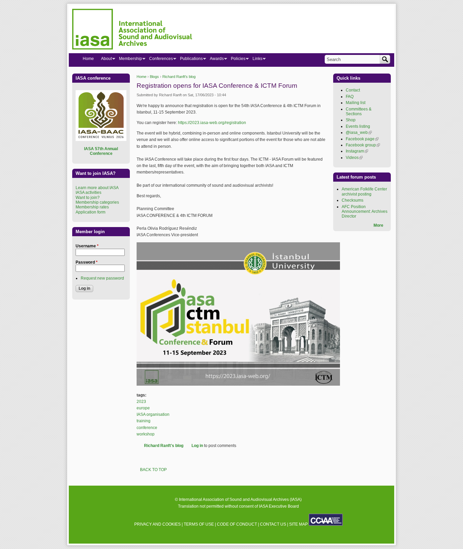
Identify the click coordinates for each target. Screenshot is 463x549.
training (143, 421)
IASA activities (88, 192)
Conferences (159, 60)
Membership (128, 60)
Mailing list (355, 102)
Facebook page (362, 139)
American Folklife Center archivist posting (364, 191)
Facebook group (363, 145)
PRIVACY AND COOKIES (157, 524)
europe (143, 408)
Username (87, 246)
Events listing (358, 126)
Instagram (357, 151)
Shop (351, 120)
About (104, 60)
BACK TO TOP (153, 469)
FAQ (350, 96)
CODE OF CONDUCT (237, 524)
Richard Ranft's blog (179, 77)
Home (141, 77)
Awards (215, 60)
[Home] (132, 30)
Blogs (154, 77)
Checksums (352, 200)
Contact (353, 90)
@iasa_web (359, 132)
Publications (189, 60)
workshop (146, 434)
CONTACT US (273, 524)
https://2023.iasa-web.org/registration (212, 122)
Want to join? (88, 197)
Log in (197, 445)
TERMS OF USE (199, 524)
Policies (236, 60)
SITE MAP (298, 524)
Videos (354, 157)
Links (255, 60)
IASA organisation (153, 414)
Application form (90, 212)
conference (147, 427)
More (378, 225)
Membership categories (97, 202)
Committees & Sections (358, 111)
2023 (141, 401)
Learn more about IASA (97, 187)
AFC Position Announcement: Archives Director (364, 211)
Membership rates (92, 207)
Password (87, 262)
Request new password (102, 278)
